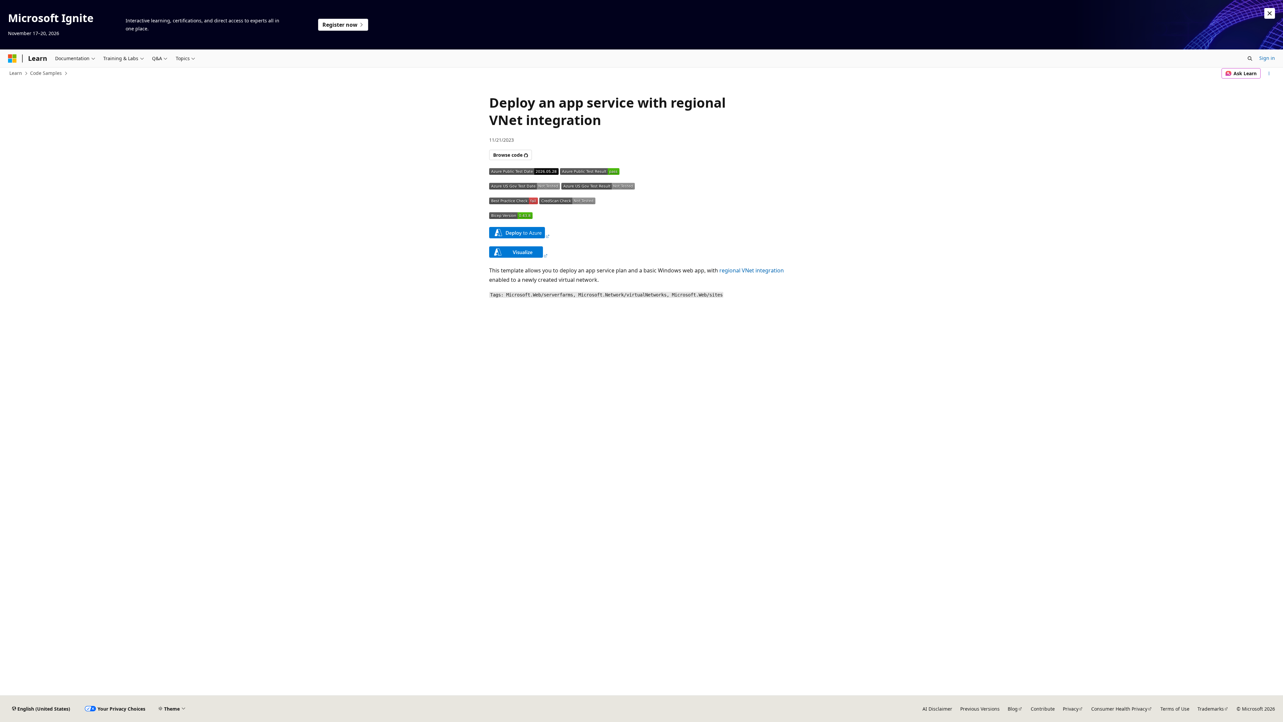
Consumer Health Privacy (1119, 709)
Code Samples (46, 73)
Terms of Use (1174, 709)
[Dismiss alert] (1269, 13)
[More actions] (1269, 73)
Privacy (1071, 709)
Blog (1013, 709)
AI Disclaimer (937, 709)
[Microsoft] (12, 58)
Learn (15, 73)
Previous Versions (980, 709)
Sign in (1267, 58)
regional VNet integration (751, 270)
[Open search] (1250, 58)
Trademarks (1210, 709)
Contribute (1043, 709)
